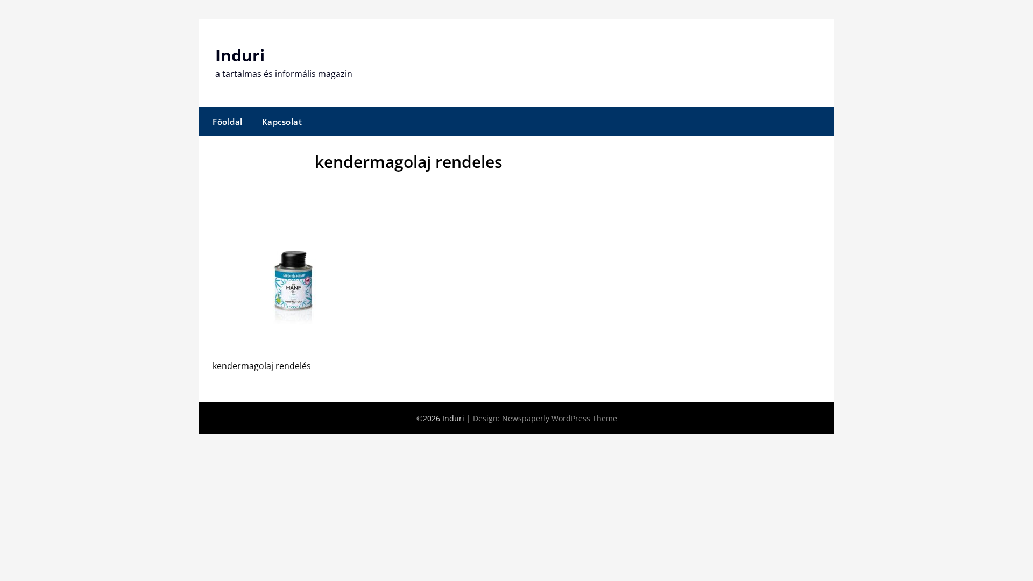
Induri (240, 55)
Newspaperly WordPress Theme (559, 418)
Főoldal (228, 121)
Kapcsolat (282, 121)
